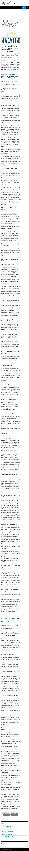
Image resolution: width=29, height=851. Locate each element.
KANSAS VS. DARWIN (7, 74)
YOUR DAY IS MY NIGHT (7, 836)
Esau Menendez (6, 813)
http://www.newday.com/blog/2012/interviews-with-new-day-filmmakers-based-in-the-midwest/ (11, 55)
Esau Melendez (13, 621)
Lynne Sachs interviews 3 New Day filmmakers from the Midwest (10, 24)
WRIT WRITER (5, 334)
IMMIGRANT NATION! (7, 618)
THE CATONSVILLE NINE (8, 831)
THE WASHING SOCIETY (8, 834)
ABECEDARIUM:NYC (6, 826)
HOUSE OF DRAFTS (6, 829)
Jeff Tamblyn (12, 77)
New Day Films (6, 814)
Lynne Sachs (6, 81)
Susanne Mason (13, 337)
